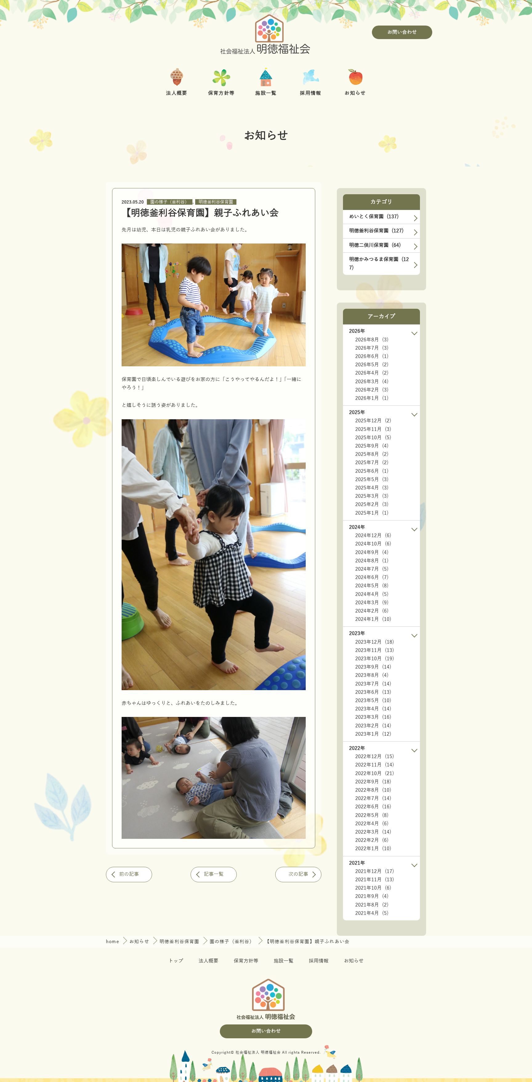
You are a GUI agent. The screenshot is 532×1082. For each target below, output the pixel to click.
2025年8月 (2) (372, 454)
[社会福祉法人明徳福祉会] (266, 32)
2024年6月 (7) (372, 577)
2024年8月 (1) (372, 561)
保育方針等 (246, 961)
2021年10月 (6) (373, 888)
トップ (175, 961)
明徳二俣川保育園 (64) (375, 245)
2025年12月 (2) (373, 421)
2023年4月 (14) (373, 709)
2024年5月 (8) (372, 586)
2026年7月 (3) (372, 348)
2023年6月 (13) (373, 692)
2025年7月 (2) (372, 462)
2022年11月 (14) (374, 765)
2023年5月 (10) (373, 700)
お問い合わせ (402, 32)
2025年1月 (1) (372, 513)
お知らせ (140, 941)
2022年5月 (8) (372, 815)
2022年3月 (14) (373, 832)
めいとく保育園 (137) (374, 216)
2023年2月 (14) (373, 726)
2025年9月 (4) (372, 446)
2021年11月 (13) (374, 880)
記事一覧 (214, 874)
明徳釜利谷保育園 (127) (376, 231)
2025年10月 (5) (373, 437)
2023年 (357, 633)
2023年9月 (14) (373, 667)
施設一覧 (283, 961)
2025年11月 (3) (373, 429)
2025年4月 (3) (372, 488)
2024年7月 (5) (372, 569)
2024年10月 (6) (373, 544)
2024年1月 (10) (373, 619)
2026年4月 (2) (372, 373)
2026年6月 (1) (372, 356)
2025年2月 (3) (372, 504)
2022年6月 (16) (373, 807)
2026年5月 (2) (372, 365)
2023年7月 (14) (373, 684)
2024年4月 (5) (372, 594)
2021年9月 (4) (372, 896)
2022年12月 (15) (374, 756)
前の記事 (129, 874)
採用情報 (318, 961)
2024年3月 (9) (372, 602)
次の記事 (298, 874)
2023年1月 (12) (373, 734)
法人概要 (208, 961)
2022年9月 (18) (373, 782)
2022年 (357, 748)
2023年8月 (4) (372, 675)
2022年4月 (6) (372, 824)
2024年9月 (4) (372, 552)
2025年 (357, 412)
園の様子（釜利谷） (169, 202)
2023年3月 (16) (373, 717)
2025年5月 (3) (372, 479)
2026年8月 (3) (372, 340)
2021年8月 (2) (372, 905)
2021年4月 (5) (372, 913)
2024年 (357, 527)
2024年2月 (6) (372, 611)
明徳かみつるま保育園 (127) (379, 264)
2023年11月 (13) (374, 650)
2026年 (357, 331)
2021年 (357, 863)
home (113, 941)
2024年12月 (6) (373, 535)
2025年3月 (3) (372, 496)
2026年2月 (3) (372, 390)
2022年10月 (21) (374, 773)
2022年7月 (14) (373, 798)
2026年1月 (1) (372, 398)
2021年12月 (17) (374, 871)
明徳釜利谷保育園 (216, 202)
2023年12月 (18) (374, 642)
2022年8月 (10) (373, 790)
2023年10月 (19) (374, 659)
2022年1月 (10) (373, 848)
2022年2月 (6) (372, 840)
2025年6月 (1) (372, 471)
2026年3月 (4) (372, 381)
